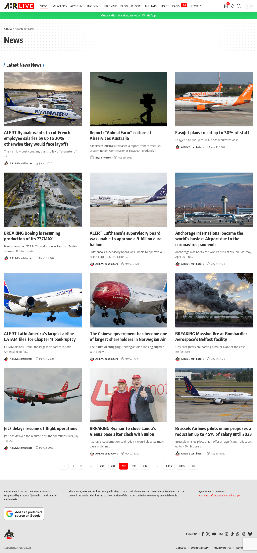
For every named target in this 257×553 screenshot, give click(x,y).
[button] (239, 6)
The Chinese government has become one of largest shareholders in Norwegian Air (128, 336)
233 (134, 466)
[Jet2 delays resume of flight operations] (43, 395)
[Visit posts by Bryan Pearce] (92, 157)
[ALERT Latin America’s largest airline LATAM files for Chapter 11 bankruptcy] (43, 300)
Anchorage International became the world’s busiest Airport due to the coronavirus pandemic (209, 238)
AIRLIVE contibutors (21, 163)
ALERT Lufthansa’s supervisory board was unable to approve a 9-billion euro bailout (126, 238)
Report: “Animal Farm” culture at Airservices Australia (120, 135)
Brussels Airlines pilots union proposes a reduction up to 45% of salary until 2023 (213, 431)
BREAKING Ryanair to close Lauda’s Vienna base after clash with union (123, 431)
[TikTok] (232, 534)
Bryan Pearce (103, 157)
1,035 (182, 466)
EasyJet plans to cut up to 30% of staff (212, 132)
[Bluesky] (250, 534)
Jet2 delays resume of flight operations (40, 428)
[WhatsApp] (238, 534)
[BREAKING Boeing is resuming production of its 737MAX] (43, 200)
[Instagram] (226, 534)
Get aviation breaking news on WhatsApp (128, 15)
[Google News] (221, 534)
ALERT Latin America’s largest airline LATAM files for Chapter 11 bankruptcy (40, 336)
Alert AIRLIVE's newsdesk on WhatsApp (219, 495)
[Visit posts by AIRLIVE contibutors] (6, 163)
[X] (208, 534)
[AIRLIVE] (19, 6)
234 (145, 466)
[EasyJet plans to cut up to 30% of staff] (214, 99)
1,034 (169, 466)
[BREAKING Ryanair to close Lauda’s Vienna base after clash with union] (128, 395)
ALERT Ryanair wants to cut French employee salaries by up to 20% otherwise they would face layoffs (37, 138)
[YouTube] (214, 534)
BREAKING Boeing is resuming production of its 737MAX (32, 236)
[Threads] (244, 534)
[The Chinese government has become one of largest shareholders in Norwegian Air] (128, 300)
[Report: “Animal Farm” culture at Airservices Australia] (128, 99)
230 (102, 466)
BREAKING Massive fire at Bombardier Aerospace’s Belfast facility (211, 336)
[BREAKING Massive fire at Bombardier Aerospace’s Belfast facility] (214, 300)
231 (113, 466)
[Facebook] (203, 534)
